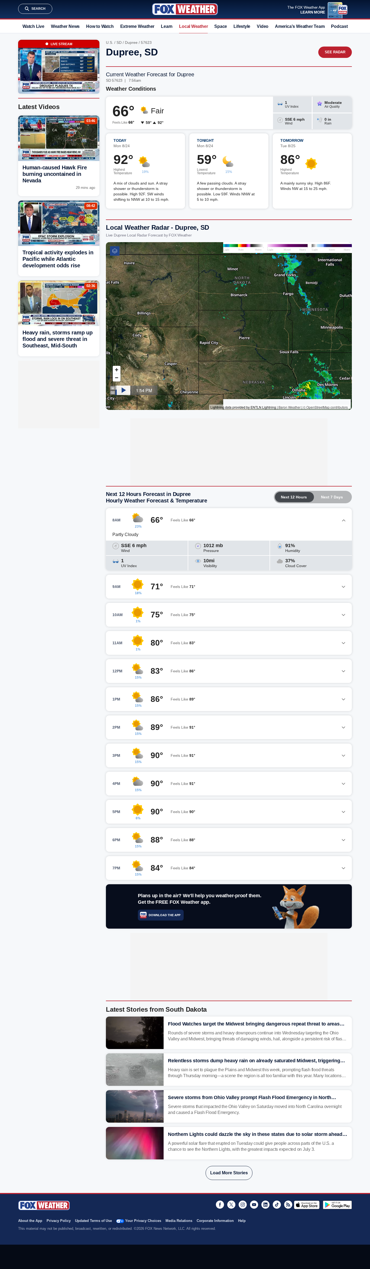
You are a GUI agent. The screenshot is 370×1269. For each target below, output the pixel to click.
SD (119, 42)
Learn (167, 26)
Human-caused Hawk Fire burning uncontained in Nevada (54, 174)
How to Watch (99, 26)
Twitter (231, 1205)
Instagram (243, 1205)
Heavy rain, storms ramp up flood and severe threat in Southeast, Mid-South (57, 339)
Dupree (131, 42)
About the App (30, 1221)
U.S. (109, 42)
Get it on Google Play (337, 1205)
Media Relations (178, 1221)
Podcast (339, 26)
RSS (288, 1205)
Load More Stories (229, 1173)
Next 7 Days (332, 497)
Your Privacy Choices (143, 1221)
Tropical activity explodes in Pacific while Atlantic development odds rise (57, 258)
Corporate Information (215, 1221)
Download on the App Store (307, 1205)
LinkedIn (265, 1205)
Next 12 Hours (294, 497)
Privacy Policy (59, 1221)
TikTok (277, 1205)
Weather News (65, 26)
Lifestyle (241, 26)
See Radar (335, 52)
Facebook (220, 1205)
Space (220, 26)
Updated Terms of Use (93, 1221)
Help (242, 1221)
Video (262, 26)
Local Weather (193, 26)
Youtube (254, 1205)
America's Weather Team (299, 26)
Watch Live (33, 26)
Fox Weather (185, 9)
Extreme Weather (137, 26)
